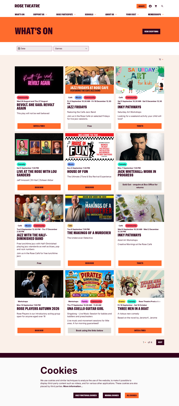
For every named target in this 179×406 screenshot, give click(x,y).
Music (78, 97)
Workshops (23, 301)
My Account (150, 6)
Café (70, 97)
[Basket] (156, 6)
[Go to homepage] (28, 6)
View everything (151, 31)
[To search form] (162, 6)
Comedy (21, 164)
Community (23, 97)
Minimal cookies (112, 395)
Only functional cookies (86, 395)
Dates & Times (39, 126)
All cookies (132, 395)
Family (85, 301)
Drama (122, 301)
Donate (142, 6)
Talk (70, 225)
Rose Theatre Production (150, 301)
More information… (73, 386)
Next (160, 342)
